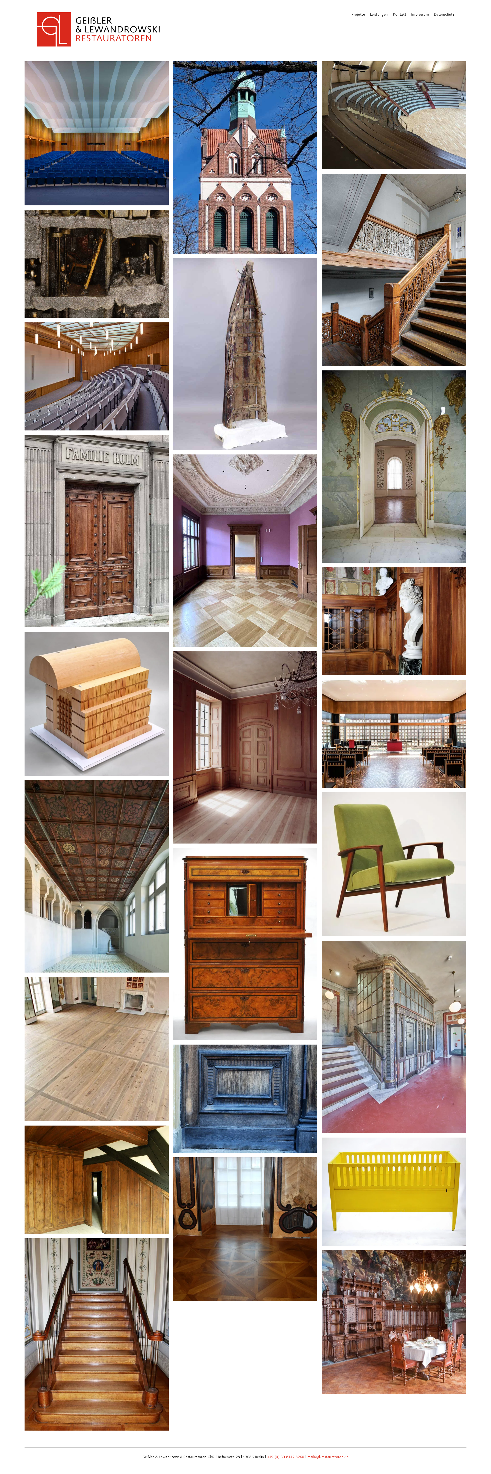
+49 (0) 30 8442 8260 (285, 1457)
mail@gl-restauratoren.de (328, 1457)
